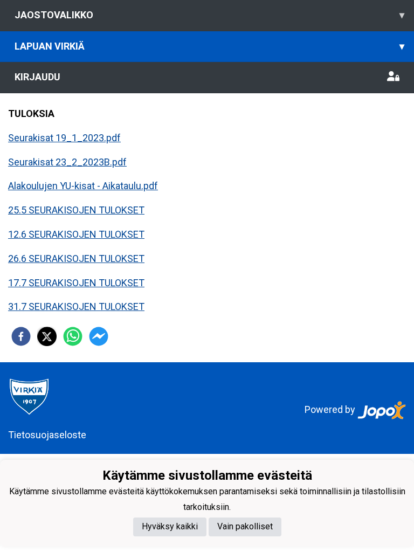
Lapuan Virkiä (209, 46)
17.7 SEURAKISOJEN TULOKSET (76, 282)
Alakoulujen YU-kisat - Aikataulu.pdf (83, 185)
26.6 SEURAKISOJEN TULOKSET (76, 258)
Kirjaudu (37, 76)
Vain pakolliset (245, 526)
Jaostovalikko (209, 14)
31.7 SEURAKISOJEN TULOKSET (76, 306)
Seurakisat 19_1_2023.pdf (64, 137)
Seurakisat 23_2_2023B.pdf (67, 162)
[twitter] (47, 336)
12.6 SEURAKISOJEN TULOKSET (76, 234)
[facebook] (21, 336)
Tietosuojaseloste (47, 434)
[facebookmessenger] (98, 336)
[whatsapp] (72, 336)
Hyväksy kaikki (170, 526)
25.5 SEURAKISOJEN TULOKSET (76, 210)
